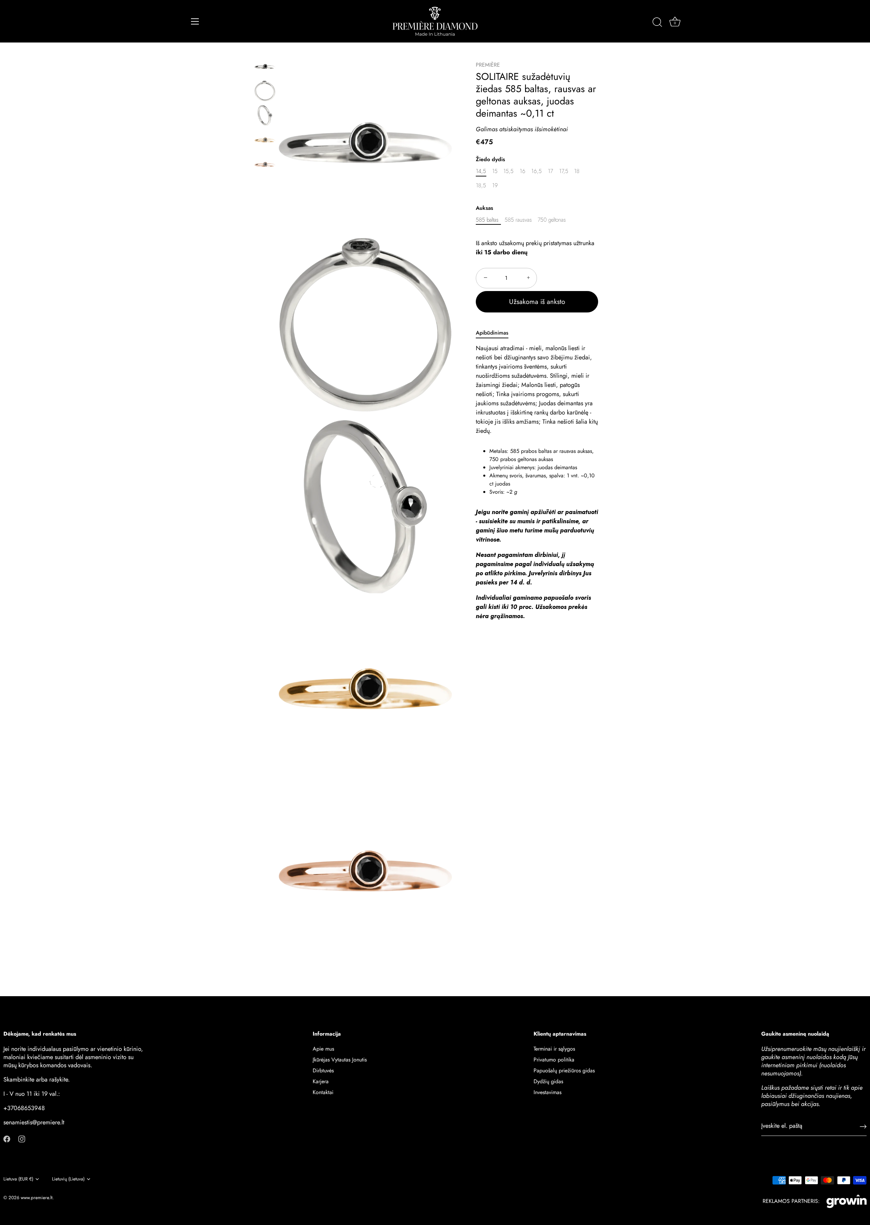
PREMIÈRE (488, 65)
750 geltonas (552, 220)
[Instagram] (21, 1138)
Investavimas (547, 1092)
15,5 (508, 171)
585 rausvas (518, 220)
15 (495, 171)
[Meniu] (195, 21)
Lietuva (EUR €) (18, 1179)
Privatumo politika (554, 1060)
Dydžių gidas (548, 1081)
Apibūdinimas (492, 333)
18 (576, 171)
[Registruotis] (863, 1126)
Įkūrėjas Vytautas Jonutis (340, 1060)
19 (495, 185)
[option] (265, 67)
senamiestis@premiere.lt (33, 1122)
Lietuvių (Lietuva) (68, 1179)
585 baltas (487, 220)
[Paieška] (657, 22)
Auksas (484, 207)
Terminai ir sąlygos (554, 1049)
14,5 (481, 171)
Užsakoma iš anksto (537, 302)
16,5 (536, 171)
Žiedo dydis (490, 159)
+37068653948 (24, 1108)
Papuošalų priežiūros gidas (564, 1070)
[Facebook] (6, 1138)
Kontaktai (323, 1092)
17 (550, 171)
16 (522, 171)
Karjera (321, 1081)
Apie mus (323, 1049)
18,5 (481, 185)
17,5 (563, 171)
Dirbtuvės (323, 1070)
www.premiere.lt (36, 1197)
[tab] (495, 333)
